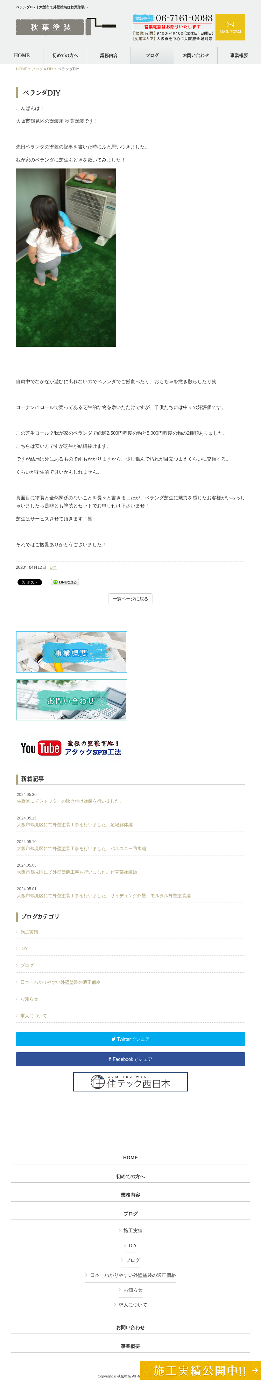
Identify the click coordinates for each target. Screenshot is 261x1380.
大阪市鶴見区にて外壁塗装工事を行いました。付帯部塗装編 (77, 869)
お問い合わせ (130, 1327)
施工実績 (29, 931)
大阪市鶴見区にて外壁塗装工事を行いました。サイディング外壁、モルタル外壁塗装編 (104, 892)
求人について (33, 1015)
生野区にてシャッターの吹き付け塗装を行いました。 (70, 798)
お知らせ (29, 998)
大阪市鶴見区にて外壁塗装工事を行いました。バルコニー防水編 (81, 845)
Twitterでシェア (133, 1039)
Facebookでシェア (131, 1059)
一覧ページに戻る (130, 598)
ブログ (37, 69)
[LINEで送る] (65, 581)
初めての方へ (130, 1176)
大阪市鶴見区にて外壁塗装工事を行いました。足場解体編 (75, 821)
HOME (21, 69)
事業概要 (130, 1346)
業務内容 (130, 1195)
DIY (50, 69)
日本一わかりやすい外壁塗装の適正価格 (60, 982)
